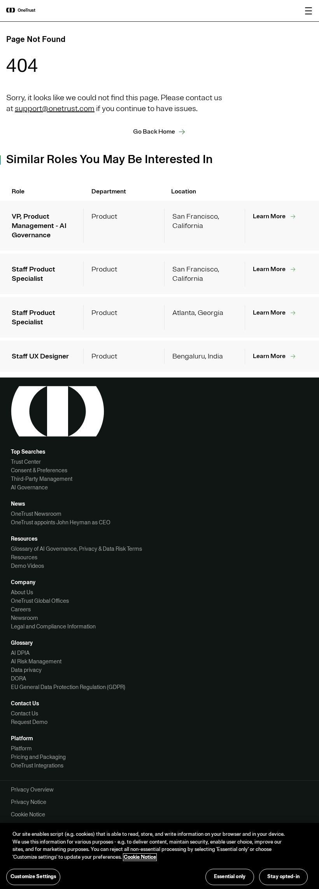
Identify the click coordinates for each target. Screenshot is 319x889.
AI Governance (29, 487)
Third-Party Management (41, 479)
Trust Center (26, 462)
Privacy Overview (32, 789)
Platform (21, 748)
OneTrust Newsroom (36, 514)
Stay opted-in (283, 876)
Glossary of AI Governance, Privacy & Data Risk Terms (76, 548)
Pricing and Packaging (38, 757)
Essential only (229, 876)
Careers (21, 609)
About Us (22, 592)
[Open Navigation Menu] (308, 11)
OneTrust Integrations (37, 765)
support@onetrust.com (55, 108)
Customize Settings (33, 876)
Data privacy (26, 670)
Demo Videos (27, 566)
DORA (18, 678)
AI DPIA (20, 653)
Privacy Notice (28, 802)
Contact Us (24, 713)
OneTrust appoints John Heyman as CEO (60, 522)
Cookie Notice (28, 814)
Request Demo (29, 722)
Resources (24, 557)
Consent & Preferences (39, 470)
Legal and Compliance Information (53, 626)
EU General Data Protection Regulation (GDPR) (68, 687)
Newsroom (24, 618)
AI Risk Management (36, 661)
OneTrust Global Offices (40, 601)
